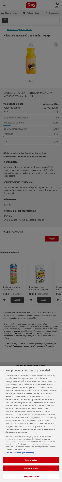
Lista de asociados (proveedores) (19, 452)
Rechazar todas (31, 468)
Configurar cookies (31, 476)
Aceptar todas (31, 460)
